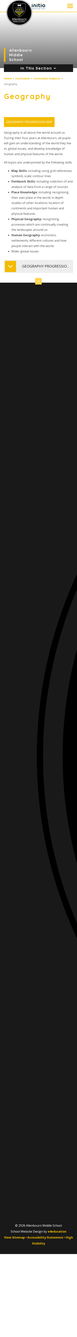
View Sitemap (14, 1237)
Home (8, 78)
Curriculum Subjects (46, 78)
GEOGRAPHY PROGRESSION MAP (29, 122)
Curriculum (22, 78)
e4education (57, 1231)
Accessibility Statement (45, 1237)
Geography (10, 84)
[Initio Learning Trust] (38, 6)
